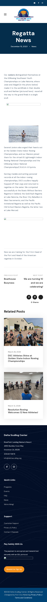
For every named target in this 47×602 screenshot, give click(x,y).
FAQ (5, 496)
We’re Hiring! (9, 504)
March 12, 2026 (14, 406)
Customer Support (11, 523)
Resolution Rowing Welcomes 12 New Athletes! (23, 411)
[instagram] (42, 3)
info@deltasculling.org (12, 458)
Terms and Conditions (23, 598)
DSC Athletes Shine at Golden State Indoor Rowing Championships (23, 358)
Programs (8, 487)
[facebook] (38, 3)
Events (6, 491)
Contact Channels (11, 532)
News (34, 46)
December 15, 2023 (19, 46)
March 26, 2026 (14, 352)
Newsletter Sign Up (14, 569)
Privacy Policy (36, 595)
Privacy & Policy (10, 528)
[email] (34, 3)
